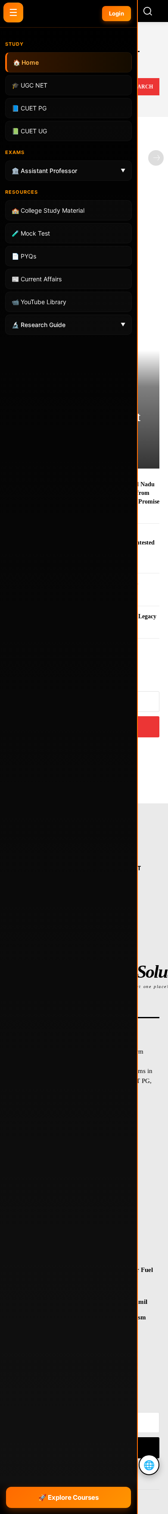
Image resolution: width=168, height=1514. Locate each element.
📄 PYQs (24, 256)
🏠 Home (26, 62)
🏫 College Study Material (48, 210)
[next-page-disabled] (156, 158)
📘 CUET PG (29, 108)
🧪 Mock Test (31, 233)
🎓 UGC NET (29, 85)
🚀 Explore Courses (68, 1497)
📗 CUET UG (29, 131)
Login (116, 13)
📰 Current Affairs (37, 279)
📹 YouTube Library (39, 301)
